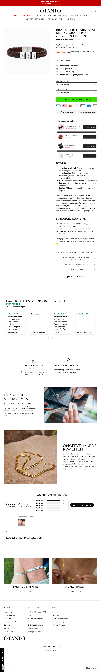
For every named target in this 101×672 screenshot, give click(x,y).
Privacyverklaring (58, 622)
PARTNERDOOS (71, 145)
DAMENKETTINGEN (57, 15)
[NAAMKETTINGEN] (74, 571)
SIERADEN (40, 15)
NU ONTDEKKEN (26, 591)
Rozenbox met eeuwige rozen (73, 126)
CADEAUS (70, 19)
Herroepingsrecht (34, 628)
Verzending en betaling (36, 622)
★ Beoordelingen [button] (2, 660)
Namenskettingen (10, 615)
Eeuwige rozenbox (72, 136)
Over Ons (55, 612)
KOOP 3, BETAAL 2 (23, 15)
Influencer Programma (59, 625)
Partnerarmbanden (10, 622)
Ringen (6, 628)
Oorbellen (7, 625)
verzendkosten (69, 47)
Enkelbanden (8, 632)
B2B (53, 628)
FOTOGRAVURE (55, 19)
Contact (31, 615)
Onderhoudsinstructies (35, 625)
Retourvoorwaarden (76, 264)
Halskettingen (8, 612)
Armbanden (8, 618)
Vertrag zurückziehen (35, 632)
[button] (61, 39)
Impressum (55, 615)
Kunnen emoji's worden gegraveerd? (76, 258)
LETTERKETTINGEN (35, 19)
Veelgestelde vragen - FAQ (37, 612)
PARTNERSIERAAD (78, 15)
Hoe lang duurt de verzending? (76, 252)
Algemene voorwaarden (60, 618)
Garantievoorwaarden (35, 618)
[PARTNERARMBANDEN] (26, 571)
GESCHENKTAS (71, 155)
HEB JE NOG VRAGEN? (76, 270)
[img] (51, 304)
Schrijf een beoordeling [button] (82, 505)
